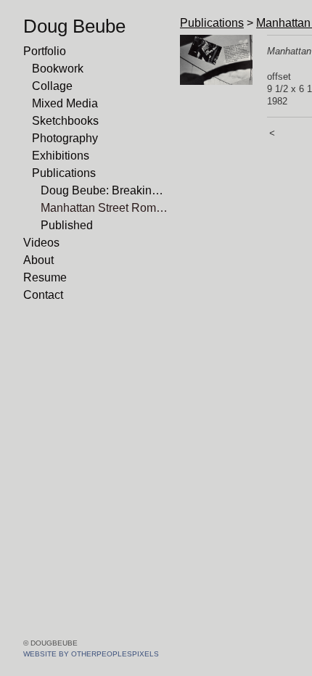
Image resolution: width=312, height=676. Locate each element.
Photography (65, 138)
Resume (45, 277)
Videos (41, 242)
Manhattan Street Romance (104, 208)
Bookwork (57, 68)
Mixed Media (65, 103)
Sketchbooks (65, 121)
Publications (64, 173)
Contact (43, 295)
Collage (52, 86)
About (38, 260)
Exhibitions (60, 155)
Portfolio (44, 51)
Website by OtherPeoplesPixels (91, 654)
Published (67, 225)
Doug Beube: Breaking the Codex (104, 190)
